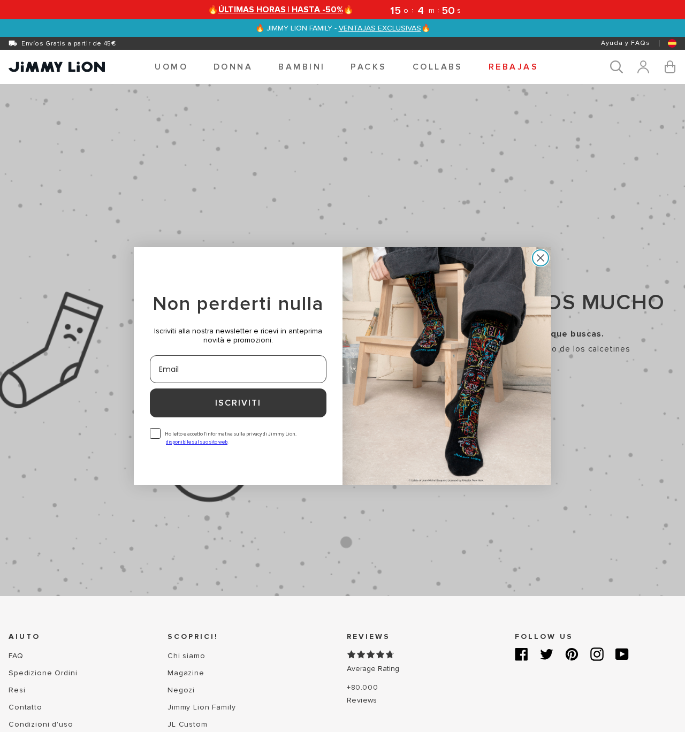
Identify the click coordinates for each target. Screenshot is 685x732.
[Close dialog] (540, 258)
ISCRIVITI (238, 403)
